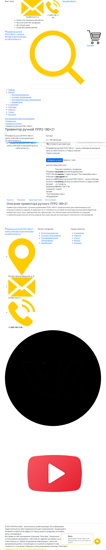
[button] (22, 142)
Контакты (78, 243)
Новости (77, 235)
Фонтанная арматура (20, 95)
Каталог (77, 240)
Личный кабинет (69, 1)
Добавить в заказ (54, 160)
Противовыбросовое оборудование (26, 100)
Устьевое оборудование (21, 97)
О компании (79, 233)
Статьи (77, 238)
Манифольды (17, 102)
